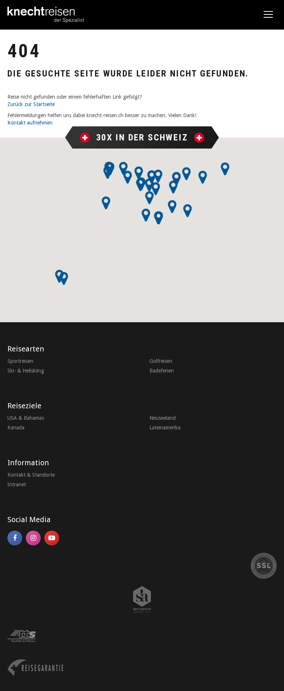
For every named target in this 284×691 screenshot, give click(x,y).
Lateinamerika (164, 427)
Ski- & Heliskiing (25, 371)
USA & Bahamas (25, 418)
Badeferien (161, 371)
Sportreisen (20, 361)
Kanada (15, 427)
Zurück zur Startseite (31, 104)
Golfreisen (160, 361)
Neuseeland (162, 418)
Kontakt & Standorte (31, 475)
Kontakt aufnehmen (30, 123)
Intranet (16, 484)
